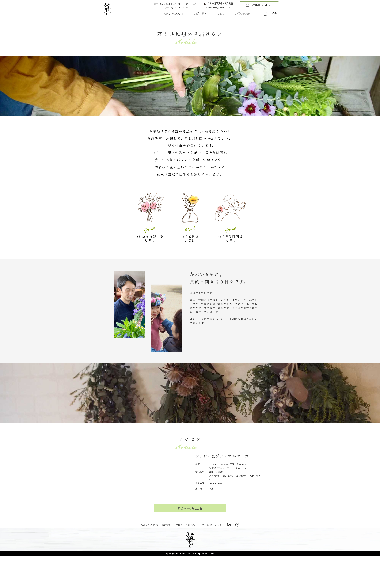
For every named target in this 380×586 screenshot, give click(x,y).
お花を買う (200, 13)
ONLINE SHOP (262, 5)
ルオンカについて (174, 13)
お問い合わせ (242, 13)
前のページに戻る (190, 508)
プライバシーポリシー (213, 525)
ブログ (221, 13)
